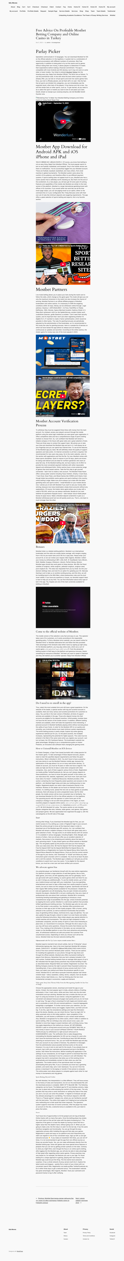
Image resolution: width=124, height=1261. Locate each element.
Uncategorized (56, 42)
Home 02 (77, 7)
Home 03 (85, 7)
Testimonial (111, 11)
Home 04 (93, 7)
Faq (64, 7)
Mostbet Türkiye (71, 72)
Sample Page (52, 11)
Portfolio (23, 11)
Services (75, 11)
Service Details (64, 11)
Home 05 (102, 7)
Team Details (101, 11)
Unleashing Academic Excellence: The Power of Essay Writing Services (83, 15)
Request (43, 11)
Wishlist (112, 15)
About (13, 7)
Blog (18, 7)
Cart (23, 7)
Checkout (35, 7)
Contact (58, 7)
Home (70, 7)
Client (52, 7)
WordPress (20, 1251)
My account (111, 7)
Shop (81, 11)
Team (93, 11)
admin (48, 42)
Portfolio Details (33, 11)
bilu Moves (13, 3)
